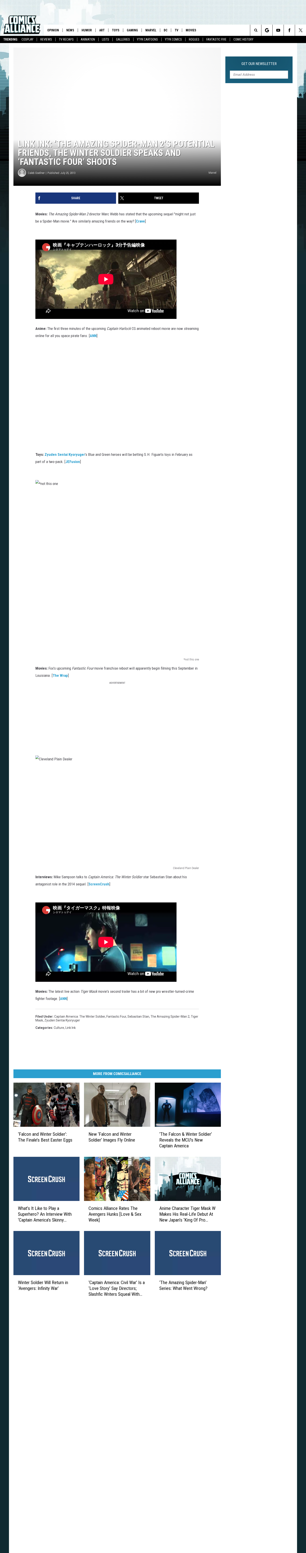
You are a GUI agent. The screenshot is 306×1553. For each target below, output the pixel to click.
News (70, 30)
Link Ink (70, 1028)
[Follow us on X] (300, 30)
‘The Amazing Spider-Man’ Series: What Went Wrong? (183, 1285)
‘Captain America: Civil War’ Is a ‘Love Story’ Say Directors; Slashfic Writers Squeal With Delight (116, 1288)
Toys (115, 30)
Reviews (46, 39)
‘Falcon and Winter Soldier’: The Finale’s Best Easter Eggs (45, 1137)
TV (176, 30)
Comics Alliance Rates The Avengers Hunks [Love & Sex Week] (114, 1214)
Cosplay (27, 39)
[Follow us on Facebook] (289, 30)
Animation (88, 39)
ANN (93, 335)
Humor (87, 30)
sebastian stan (138, 1016)
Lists (105, 39)
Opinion (53, 30)
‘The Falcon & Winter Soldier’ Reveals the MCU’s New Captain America (185, 1140)
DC (165, 30)
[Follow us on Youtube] (278, 30)
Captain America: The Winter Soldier (79, 1016)
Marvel (150, 30)
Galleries (123, 39)
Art (102, 30)
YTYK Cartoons (147, 39)
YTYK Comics (173, 39)
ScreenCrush (98, 884)
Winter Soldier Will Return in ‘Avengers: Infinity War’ (43, 1285)
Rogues (194, 39)
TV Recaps (66, 39)
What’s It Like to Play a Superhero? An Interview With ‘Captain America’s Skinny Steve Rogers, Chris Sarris (45, 1214)
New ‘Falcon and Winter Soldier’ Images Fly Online (111, 1137)
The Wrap (60, 675)
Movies (191, 30)
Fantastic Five (216, 39)
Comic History (243, 39)
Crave (140, 221)
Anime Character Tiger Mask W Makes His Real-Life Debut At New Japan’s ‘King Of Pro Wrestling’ (187, 1214)
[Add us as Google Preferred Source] (266, 30)
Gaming (132, 30)
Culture (59, 1028)
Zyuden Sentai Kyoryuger (65, 454)
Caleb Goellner (36, 173)
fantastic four (116, 1016)
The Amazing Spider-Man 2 (170, 1016)
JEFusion (72, 461)
